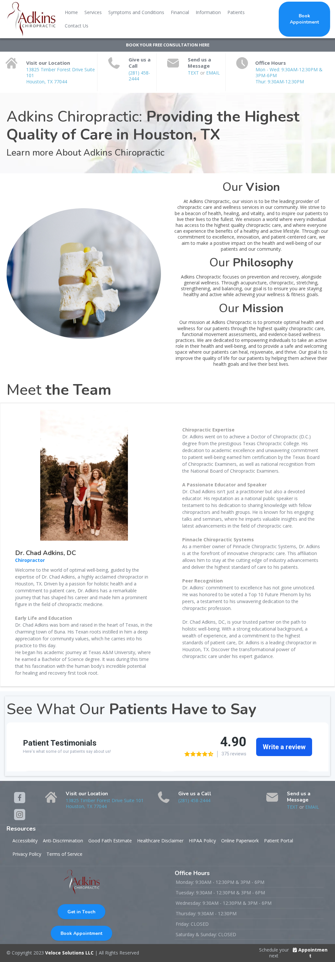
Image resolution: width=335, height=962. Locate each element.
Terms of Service (64, 854)
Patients (236, 12)
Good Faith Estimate (110, 840)
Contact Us (76, 26)
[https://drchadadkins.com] (31, 19)
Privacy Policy (26, 854)
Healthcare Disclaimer (160, 840)
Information (208, 12)
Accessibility (25, 840)
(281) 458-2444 (139, 76)
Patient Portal (278, 840)
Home (71, 12)
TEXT (194, 73)
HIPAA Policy (202, 840)
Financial (180, 12)
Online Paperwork (240, 840)
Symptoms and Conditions (136, 12)
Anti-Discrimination (63, 840)
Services (93, 12)
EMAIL (213, 73)
